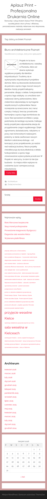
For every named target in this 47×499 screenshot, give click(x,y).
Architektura (12, 181)
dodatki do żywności (28, 260)
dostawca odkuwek (23, 263)
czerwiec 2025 (11, 405)
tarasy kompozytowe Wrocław (32, 341)
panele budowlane (23, 285)
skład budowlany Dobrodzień (13, 341)
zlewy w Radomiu (25, 347)
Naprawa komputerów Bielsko (13, 282)
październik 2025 (11, 393)
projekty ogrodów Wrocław (26, 305)
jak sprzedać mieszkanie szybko (30, 276)
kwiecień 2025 (10, 413)
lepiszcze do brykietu (33, 279)
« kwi (23, 477)
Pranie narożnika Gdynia (11, 298)
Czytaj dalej (10, 173)
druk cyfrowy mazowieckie (32, 266)
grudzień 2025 (10, 385)
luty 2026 (8, 377)
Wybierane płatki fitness (15, 238)
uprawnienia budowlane (11, 347)
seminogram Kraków (11, 337)
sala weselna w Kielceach (16, 330)
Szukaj (7, 195)
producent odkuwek (11, 305)
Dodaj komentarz (14, 184)
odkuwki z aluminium (29, 282)
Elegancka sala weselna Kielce (17, 234)
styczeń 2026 (10, 381)
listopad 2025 (10, 389)
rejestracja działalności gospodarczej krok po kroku (19, 323)
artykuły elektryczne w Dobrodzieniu (15, 250)
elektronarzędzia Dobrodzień (30, 273)
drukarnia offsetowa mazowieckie (14, 266)
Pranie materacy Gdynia (25, 295)
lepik (24, 279)
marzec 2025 (10, 416)
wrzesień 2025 (10, 397)
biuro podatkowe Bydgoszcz (13, 257)
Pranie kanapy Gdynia (11, 295)
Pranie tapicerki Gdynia (25, 298)
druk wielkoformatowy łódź (13, 273)
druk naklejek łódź (10, 270)
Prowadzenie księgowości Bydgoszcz (20, 230)
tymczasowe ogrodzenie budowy (30, 344)
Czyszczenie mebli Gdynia (29, 257)
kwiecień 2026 (10, 370)
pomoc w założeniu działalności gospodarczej (18, 292)
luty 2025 (8, 420)
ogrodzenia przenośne (11, 285)
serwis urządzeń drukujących (26, 337)
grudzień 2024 (10, 428)
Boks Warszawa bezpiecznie (16, 223)
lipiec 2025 (9, 401)
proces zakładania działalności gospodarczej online (19, 301)
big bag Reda (31, 254)
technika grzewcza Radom (12, 344)
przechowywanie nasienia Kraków (14, 308)
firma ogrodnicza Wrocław (12, 276)
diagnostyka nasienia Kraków (13, 260)
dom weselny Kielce (10, 263)
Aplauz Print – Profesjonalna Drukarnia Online (23, 11)
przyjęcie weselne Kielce (18, 315)
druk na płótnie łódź (22, 270)
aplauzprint (37, 54)
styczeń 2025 (10, 424)
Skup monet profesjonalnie (16, 226)
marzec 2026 (10, 373)
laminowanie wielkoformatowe (13, 279)
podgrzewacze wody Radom (13, 289)
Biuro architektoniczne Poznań (22, 49)
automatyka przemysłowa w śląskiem (15, 254)
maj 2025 (8, 409)
